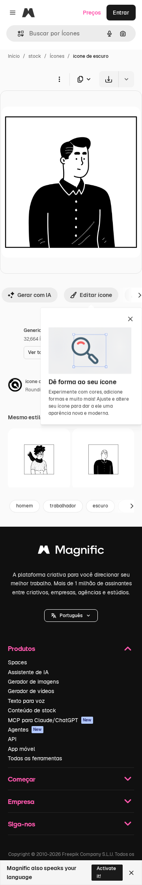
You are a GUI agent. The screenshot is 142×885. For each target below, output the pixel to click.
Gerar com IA (34, 295)
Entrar (121, 12)
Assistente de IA (28, 672)
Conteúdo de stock (32, 710)
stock (34, 56)
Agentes (25, 729)
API (12, 739)
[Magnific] (71, 552)
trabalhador (63, 506)
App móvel (21, 748)
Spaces (17, 662)
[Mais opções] (59, 79)
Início (14, 56)
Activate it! (106, 872)
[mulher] (39, 459)
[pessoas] (103, 459)
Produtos (21, 648)
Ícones (57, 56)
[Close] (131, 873)
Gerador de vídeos (31, 691)
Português (71, 615)
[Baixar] (108, 79)
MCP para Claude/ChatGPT (50, 720)
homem (24, 506)
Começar (22, 779)
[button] (71, 615)
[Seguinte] (132, 506)
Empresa (21, 801)
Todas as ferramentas (35, 758)
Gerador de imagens (33, 681)
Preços (92, 12)
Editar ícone (96, 295)
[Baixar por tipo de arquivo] (84, 79)
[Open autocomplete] (17, 34)
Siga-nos (21, 824)
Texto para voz (26, 700)
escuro (100, 506)
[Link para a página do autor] (15, 386)
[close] (130, 319)
